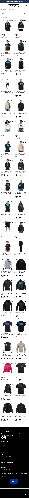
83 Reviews (3, 420)
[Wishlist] (20, 5)
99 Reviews (17, 197)
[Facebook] (2, 437)
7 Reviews (10, 358)
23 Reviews (17, 117)
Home (2, 9)
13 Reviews (17, 218)
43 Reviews (3, 177)
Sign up (14, 481)
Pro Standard (6, 493)
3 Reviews (24, 238)
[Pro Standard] (13, 5)
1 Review (23, 275)
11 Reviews (10, 379)
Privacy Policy (4, 454)
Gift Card (3, 458)
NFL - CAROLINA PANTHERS (10, 9)
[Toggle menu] (1, 5)
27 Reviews (17, 138)
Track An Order (4, 465)
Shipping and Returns (6, 469)
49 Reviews (17, 96)
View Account (4, 443)
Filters (24, 13)
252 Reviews (4, 37)
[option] (14, 2)
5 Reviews (10, 399)
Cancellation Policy (5, 467)
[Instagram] (5, 437)
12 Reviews (17, 359)
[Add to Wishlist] (3, 20)
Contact (3, 452)
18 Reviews (17, 297)
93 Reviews (3, 339)
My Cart (3, 446)
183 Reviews (17, 37)
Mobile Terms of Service (6, 456)
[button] (2, 13)
